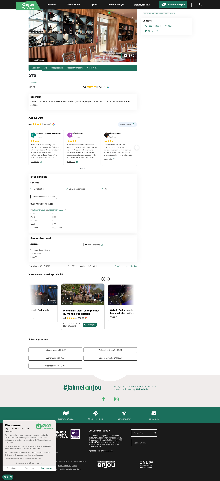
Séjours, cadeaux (142, 5)
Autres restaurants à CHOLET (55, 366)
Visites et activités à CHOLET (110, 350)
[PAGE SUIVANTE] (108, 279)
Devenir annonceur (105, 451)
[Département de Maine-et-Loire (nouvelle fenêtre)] (106, 464)
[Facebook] (103, 399)
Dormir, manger (116, 4)
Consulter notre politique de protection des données (23, 459)
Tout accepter (47, 468)
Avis (45, 68)
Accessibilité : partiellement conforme (69, 469)
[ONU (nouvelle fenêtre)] (146, 464)
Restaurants (164, 13)
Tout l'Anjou (147, 13)
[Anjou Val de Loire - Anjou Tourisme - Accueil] (28, 5)
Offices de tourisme (95, 419)
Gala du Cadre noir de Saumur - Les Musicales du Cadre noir (127, 312)
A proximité (92, 68)
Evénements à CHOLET (55, 358)
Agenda (94, 4)
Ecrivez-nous (154, 419)
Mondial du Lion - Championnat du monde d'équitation (81, 312)
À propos (92, 451)
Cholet (155, 13)
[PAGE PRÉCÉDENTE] (103, 279)
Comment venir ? (124, 419)
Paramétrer (29, 468)
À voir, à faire (73, 4)
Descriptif (36, 68)
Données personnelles (64, 465)
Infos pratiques (57, 68)
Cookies (74, 465)
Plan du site (65, 461)
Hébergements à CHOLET (55, 350)
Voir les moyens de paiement (43, 197)
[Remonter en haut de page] (214, 475)
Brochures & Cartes (66, 419)
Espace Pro (138, 433)
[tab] (80, 168)
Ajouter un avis (125, 124)
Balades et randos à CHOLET (110, 358)
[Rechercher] (201, 4)
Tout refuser (11, 468)
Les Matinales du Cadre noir (33, 310)
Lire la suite (35, 162)
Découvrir (51, 4)
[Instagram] (116, 399)
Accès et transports (75, 68)
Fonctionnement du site (78, 461)
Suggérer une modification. (126, 266)
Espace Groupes (140, 443)
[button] (7, 477)
